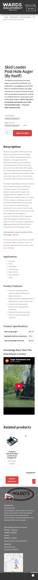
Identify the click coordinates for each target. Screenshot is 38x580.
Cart (29, 574)
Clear (25, 125)
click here (10, 248)
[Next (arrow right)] (34, 290)
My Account (6, 576)
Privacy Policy (9, 541)
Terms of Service (21, 541)
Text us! (15, 235)
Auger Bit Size (10, 123)
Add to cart (22, 133)
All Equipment (14, 17)
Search (19, 576)
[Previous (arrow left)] (3, 290)
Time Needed (9, 115)
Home (6, 17)
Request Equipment (12, 480)
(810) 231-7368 (30, 5)
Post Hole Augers (25, 17)
